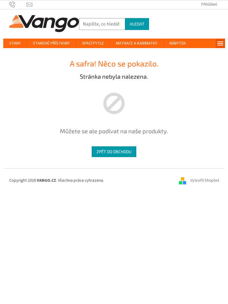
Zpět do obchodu (114, 151)
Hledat (137, 23)
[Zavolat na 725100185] (18, 4)
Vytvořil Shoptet (204, 180)
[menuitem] (15, 43)
